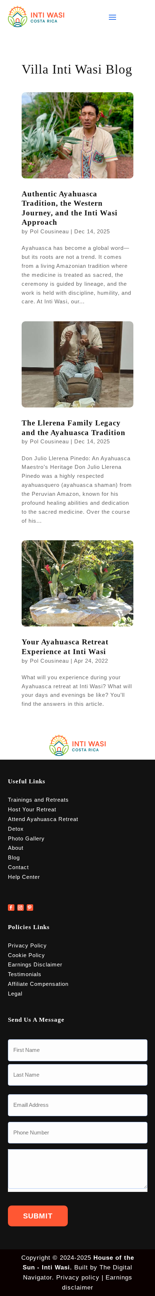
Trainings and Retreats (38, 800)
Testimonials (24, 974)
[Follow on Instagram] (20, 907)
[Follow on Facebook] (11, 907)
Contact (18, 867)
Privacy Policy (27, 945)
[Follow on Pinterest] (30, 907)
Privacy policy (77, 1277)
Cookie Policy (26, 955)
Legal (15, 993)
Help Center (24, 877)
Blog (14, 857)
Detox (16, 829)
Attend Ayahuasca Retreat (43, 819)
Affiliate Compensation (38, 984)
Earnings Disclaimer (35, 964)
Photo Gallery (26, 838)
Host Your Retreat (32, 809)
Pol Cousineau (49, 231)
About (15, 848)
